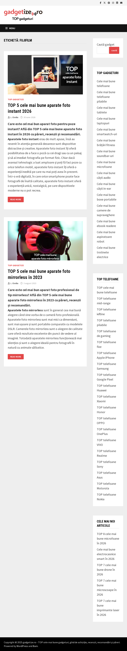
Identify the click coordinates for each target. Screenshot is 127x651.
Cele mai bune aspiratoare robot (106, 236)
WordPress (22, 646)
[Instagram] (113, 2)
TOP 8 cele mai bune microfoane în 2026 (108, 538)
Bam (35, 646)
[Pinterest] (109, 2)
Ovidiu (15, 117)
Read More (15, 199)
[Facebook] (101, 2)
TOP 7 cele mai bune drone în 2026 (106, 569)
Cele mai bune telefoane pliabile (106, 96)
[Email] (121, 2)
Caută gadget (105, 44)
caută (114, 50)
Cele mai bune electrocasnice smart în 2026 (106, 554)
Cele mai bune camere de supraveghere (106, 210)
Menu (12, 28)
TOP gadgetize (16, 99)
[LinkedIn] (117, 2)
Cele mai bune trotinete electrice (106, 252)
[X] (105, 2)
